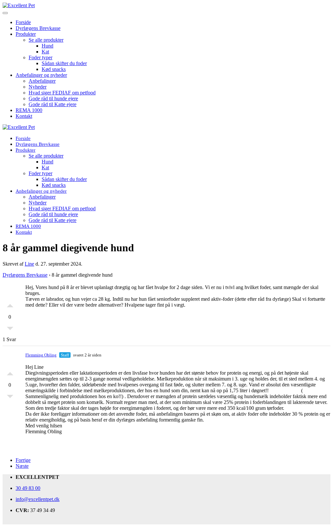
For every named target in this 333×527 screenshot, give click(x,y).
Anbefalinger (42, 81)
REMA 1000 (29, 110)
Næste (22, 466)
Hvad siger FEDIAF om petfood (62, 92)
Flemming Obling (41, 355)
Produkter (26, 34)
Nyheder (38, 87)
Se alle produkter (46, 40)
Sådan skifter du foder (64, 63)
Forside (23, 22)
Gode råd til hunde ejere (53, 98)
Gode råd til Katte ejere (52, 104)
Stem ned (10, 330)
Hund (47, 46)
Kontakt (24, 116)
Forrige (23, 460)
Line (29, 264)
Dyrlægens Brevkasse (38, 28)
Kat (45, 51)
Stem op (10, 304)
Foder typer (40, 57)
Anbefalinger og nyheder (41, 75)
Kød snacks (54, 69)
